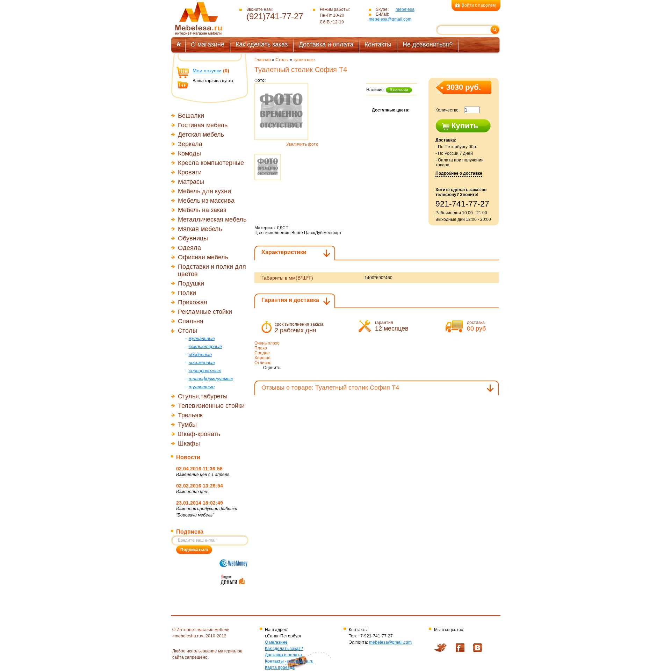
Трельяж (190, 415)
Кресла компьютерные (211, 162)
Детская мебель (201, 134)
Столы (187, 330)
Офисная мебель (203, 257)
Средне (262, 353)
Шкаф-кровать (199, 434)
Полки (187, 292)
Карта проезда (280, 667)
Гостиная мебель (203, 125)
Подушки (191, 283)
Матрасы (191, 181)
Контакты (378, 44)
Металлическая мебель (212, 219)
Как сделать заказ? (284, 648)
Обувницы (193, 238)
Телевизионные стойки (211, 405)
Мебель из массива (206, 200)
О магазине (207, 44)
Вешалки (191, 115)
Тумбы (187, 424)
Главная (262, 59)
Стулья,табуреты (203, 396)
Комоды (189, 153)
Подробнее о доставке (458, 173)
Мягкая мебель (200, 228)
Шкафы (189, 443)
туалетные (304, 59)
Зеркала (190, 143)
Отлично (263, 362)
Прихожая (192, 302)
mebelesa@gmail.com (390, 19)
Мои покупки (207, 70)
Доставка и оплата (326, 44)
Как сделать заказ (262, 44)
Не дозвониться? (428, 44)
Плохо (260, 348)
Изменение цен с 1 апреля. (203, 474)
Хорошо (262, 357)
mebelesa (405, 9)
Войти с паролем (479, 5)
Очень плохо (267, 343)
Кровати (190, 172)
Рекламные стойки (205, 311)
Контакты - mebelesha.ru (289, 661)
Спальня (190, 321)
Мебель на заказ (202, 210)
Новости (188, 457)
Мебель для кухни (204, 191)
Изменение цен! (192, 491)
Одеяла (189, 247)
